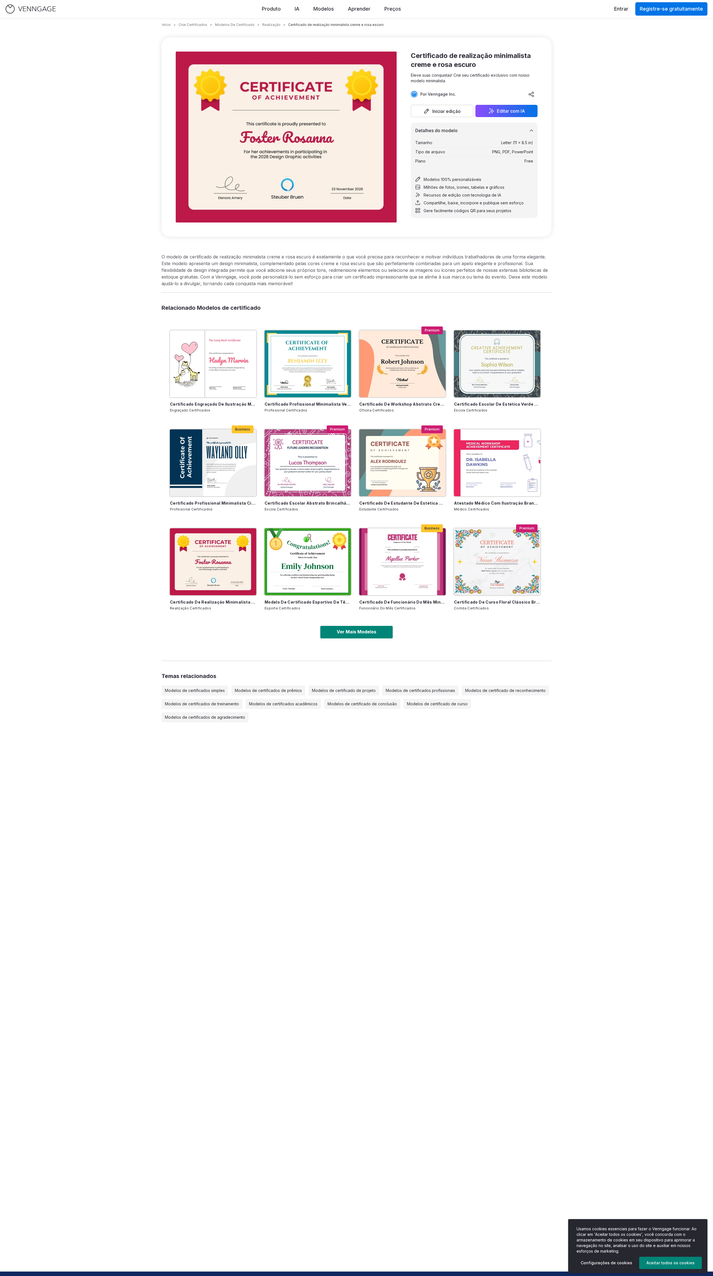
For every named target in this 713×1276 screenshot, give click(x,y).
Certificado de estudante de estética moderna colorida (402, 503)
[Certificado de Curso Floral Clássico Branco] (497, 561)
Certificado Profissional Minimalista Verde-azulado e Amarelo (308, 404)
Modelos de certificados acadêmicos (283, 703)
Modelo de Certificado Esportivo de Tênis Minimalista (308, 602)
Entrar (621, 9)
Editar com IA (511, 111)
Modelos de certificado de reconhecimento (505, 690)
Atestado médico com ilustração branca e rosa (497, 503)
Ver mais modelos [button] (356, 632)
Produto (271, 9)
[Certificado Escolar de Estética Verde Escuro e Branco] (497, 363)
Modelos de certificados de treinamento (202, 703)
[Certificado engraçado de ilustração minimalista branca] (213, 363)
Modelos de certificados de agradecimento (205, 717)
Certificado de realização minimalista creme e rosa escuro (213, 602)
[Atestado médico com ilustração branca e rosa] (497, 462)
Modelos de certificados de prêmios (268, 690)
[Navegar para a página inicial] (31, 9)
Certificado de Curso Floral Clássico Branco (497, 602)
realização (271, 25)
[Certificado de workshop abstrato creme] (402, 363)
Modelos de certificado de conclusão (362, 703)
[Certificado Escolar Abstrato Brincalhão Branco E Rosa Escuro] (308, 462)
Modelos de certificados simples (195, 690)
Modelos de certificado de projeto (344, 690)
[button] (442, 111)
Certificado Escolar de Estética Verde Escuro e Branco (497, 404)
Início (166, 25)
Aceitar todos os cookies (670, 1262)
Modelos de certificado (235, 25)
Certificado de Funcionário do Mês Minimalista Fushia (402, 602)
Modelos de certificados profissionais (420, 690)
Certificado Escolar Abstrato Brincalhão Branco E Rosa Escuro (308, 503)
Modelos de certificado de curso (437, 703)
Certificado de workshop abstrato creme (402, 404)
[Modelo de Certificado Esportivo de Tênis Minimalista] (308, 561)
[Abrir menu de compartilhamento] (531, 94)
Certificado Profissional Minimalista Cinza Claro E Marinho (213, 503)
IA (297, 9)
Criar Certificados (193, 25)
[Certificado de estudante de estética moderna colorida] (402, 462)
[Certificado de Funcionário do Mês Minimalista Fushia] (402, 561)
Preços (392, 9)
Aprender (359, 9)
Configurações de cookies (606, 1262)
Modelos (323, 9)
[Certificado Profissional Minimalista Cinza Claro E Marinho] (213, 462)
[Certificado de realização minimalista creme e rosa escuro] (213, 561)
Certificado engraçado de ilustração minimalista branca (213, 404)
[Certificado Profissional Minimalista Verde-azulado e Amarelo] (308, 363)
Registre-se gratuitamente (671, 9)
